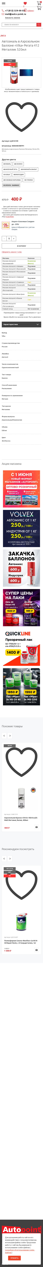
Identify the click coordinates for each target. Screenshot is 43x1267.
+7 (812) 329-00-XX (15, 10)
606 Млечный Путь (10, 169)
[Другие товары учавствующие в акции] (7, 225)
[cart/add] (36, 827)
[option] (21, 489)
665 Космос (18, 164)
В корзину (21, 246)
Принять (14, 1258)
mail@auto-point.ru (15, 14)
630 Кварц (7, 164)
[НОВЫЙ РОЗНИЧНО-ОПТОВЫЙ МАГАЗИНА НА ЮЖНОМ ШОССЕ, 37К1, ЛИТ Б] (21, 35)
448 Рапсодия (18, 174)
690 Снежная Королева (12, 180)
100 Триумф (28, 180)
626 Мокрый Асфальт (29, 169)
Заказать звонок (12, 18)
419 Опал (6, 174)
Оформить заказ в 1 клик (12, 252)
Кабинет (30, 11)
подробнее (10, 216)
